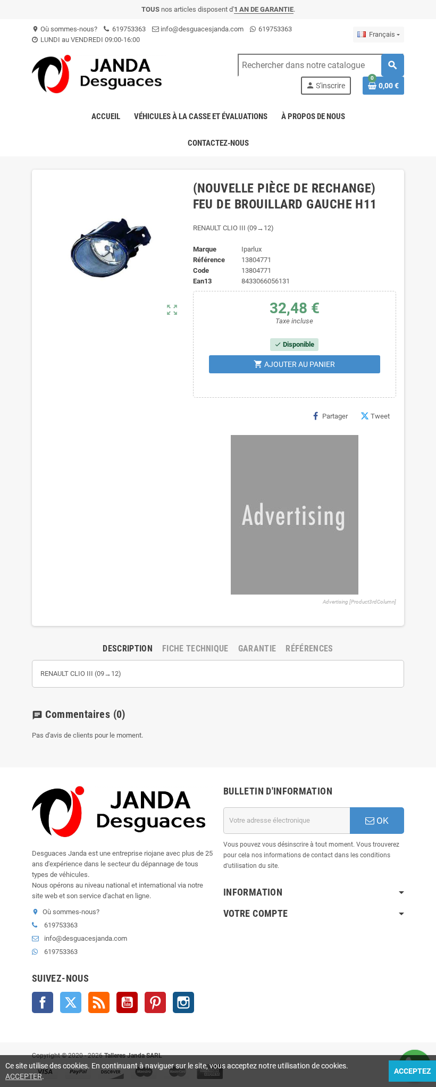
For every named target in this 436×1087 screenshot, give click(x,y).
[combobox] (321, 65)
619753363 (128, 29)
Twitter (70, 1002)
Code (201, 270)
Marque (204, 249)
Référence (209, 260)
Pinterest (155, 1002)
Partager (335, 416)
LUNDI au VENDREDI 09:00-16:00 (89, 40)
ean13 (202, 281)
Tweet (380, 416)
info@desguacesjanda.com (201, 29)
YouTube (127, 1002)
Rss (99, 1002)
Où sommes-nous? (64, 29)
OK (381, 820)
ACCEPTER (23, 1076)
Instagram (183, 1002)
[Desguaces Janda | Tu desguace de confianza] (99, 74)
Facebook (42, 1002)
